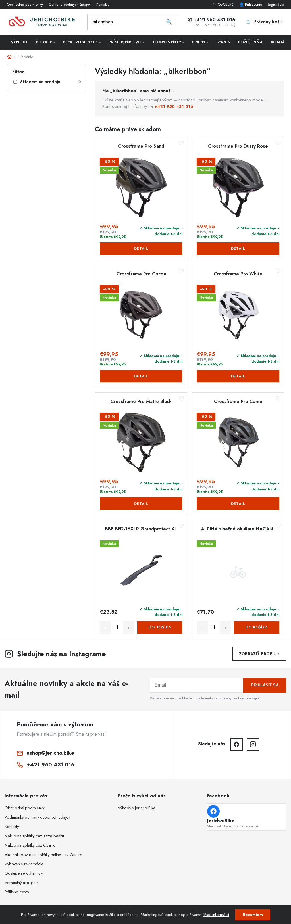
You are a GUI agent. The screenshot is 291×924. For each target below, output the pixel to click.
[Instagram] (253, 744)
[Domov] (9, 56)
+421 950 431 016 (173, 106)
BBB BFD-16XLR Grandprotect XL (141, 529)
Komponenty (168, 42)
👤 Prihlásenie (250, 4)
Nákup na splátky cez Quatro (30, 845)
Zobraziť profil (259, 654)
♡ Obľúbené (224, 4)
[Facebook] (236, 744)
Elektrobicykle (82, 42)
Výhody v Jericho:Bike (136, 808)
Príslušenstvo (126, 42)
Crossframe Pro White (238, 274)
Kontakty (102, 4)
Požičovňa (250, 42)
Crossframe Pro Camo (238, 401)
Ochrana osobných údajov (70, 4)
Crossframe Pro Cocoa (141, 274)
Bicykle (45, 42)
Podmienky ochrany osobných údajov (37, 817)
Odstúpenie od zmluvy (24, 873)
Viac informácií (216, 914)
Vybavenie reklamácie (24, 864)
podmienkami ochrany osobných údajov (228, 698)
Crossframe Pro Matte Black (141, 401)
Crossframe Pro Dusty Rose (238, 146)
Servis (223, 42)
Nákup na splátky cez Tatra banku (34, 836)
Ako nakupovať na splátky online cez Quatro (43, 855)
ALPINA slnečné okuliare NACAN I (238, 529)
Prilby (200, 42)
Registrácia (275, 4)
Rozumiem (253, 914)
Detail (141, 248)
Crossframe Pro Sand (141, 146)
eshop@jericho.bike (50, 753)
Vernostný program (22, 882)
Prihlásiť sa (264, 685)
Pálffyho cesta (17, 892)
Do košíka (160, 627)
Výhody (19, 42)
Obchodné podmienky (25, 4)
